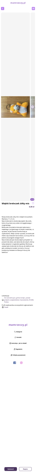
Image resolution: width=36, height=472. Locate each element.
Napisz (25, 469)
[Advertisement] (21, 212)
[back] (2, 8)
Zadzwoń (11, 469)
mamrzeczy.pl (18, 2)
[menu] (33, 8)
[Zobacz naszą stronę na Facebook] (14, 363)
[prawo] (32, 107)
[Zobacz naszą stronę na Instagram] (21, 363)
